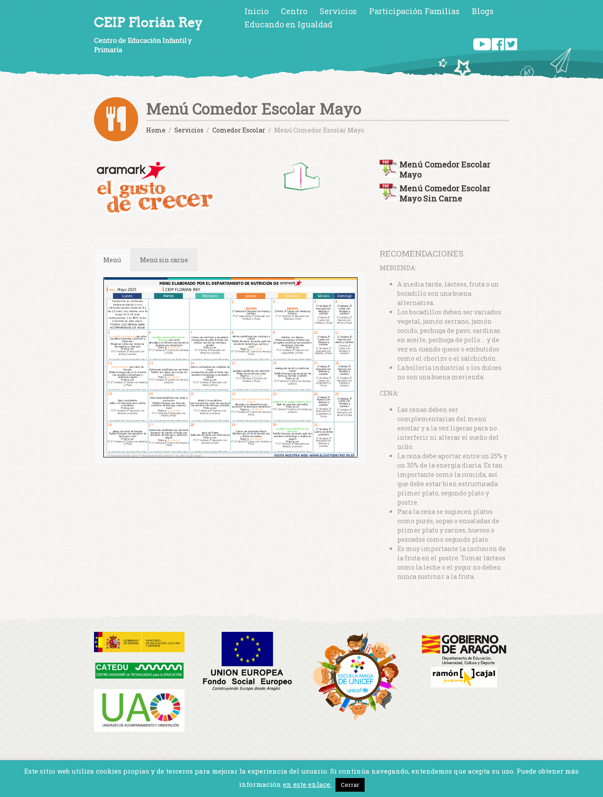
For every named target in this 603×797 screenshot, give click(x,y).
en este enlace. (307, 784)
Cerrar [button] (350, 785)
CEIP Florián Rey (148, 22)
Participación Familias (414, 11)
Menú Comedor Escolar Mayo (444, 169)
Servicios (338, 11)
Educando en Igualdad (288, 24)
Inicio (256, 11)
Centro (294, 11)
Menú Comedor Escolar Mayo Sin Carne (444, 193)
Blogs (483, 11)
